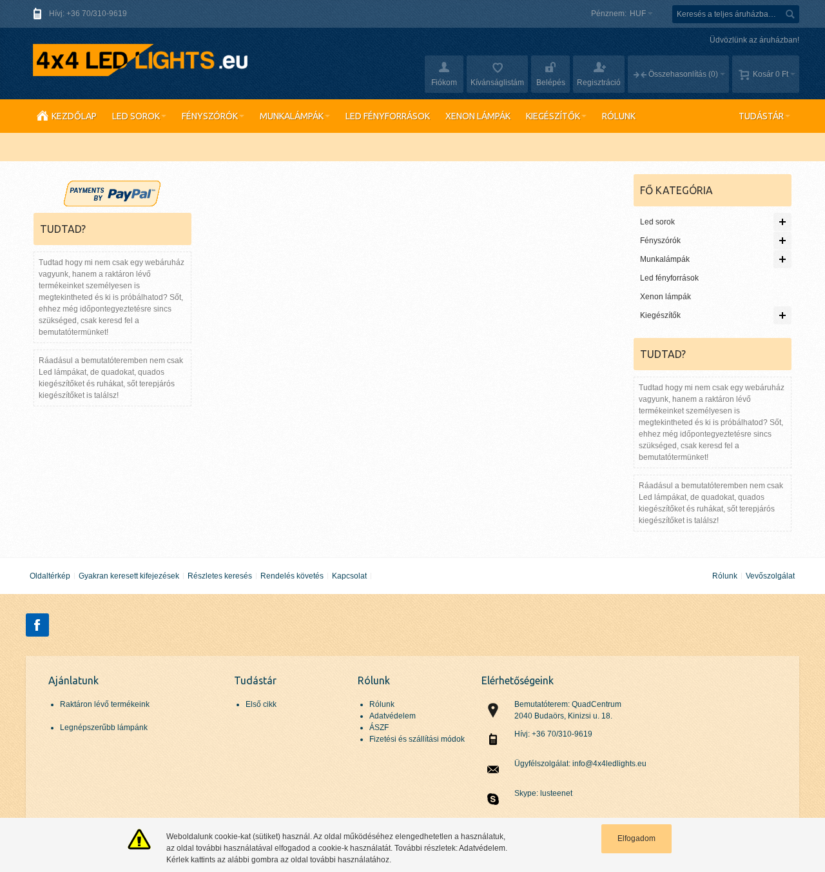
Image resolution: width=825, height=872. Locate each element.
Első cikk (261, 704)
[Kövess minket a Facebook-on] (37, 625)
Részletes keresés (220, 575)
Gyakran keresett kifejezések (129, 575)
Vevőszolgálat (770, 575)
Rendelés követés (292, 575)
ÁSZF (379, 727)
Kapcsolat (349, 575)
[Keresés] (790, 14)
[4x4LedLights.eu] (138, 60)
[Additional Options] (112, 186)
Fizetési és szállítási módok (417, 739)
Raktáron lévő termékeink (105, 704)
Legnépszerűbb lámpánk (104, 727)
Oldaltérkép (50, 575)
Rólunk (724, 575)
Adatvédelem (392, 715)
